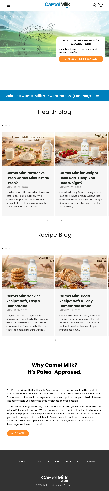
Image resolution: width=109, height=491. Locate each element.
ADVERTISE (89, 461)
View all (6, 125)
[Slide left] (48, 221)
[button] (8, 5)
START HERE (25, 461)
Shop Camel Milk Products (81, 59)
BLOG (39, 461)
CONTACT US (70, 461)
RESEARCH (53, 461)
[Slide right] (61, 221)
